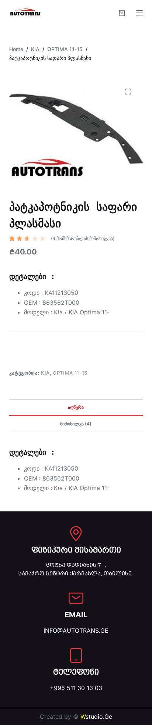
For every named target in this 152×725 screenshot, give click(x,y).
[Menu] (139, 13)
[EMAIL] (76, 598)
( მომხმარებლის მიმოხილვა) (82, 238)
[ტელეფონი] (76, 655)
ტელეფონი (76, 672)
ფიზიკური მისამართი (76, 550)
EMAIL (76, 614)
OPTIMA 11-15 (70, 373)
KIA (45, 373)
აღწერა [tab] (76, 407)
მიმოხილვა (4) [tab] (75, 423)
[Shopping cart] (122, 13)
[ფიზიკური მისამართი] (76, 533)
